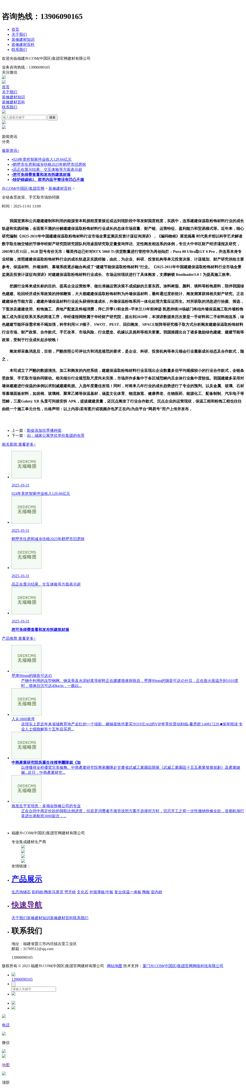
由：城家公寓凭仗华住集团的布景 (56, 435)
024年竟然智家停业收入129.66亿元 (42, 159)
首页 (15, 29)
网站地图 (114, 966)
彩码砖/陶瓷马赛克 (47, 892)
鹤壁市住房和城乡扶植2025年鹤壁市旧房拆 (49, 164)
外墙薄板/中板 (101, 892)
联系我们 (19, 49)
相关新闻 (19, 444)
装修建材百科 (23, 44)
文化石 (82, 892)
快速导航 (27, 904)
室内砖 (156, 892)
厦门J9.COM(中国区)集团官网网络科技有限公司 (182, 966)
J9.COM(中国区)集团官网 (23, 188)
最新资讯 (10, 150)
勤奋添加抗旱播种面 (44, 430)
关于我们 (19, 34)
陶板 (146, 892)
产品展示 (27, 879)
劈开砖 (70, 892)
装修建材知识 (23, 39)
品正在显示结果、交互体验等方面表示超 (47, 169)
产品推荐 (19, 638)
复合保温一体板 (127, 892)
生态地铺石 (21, 892)
